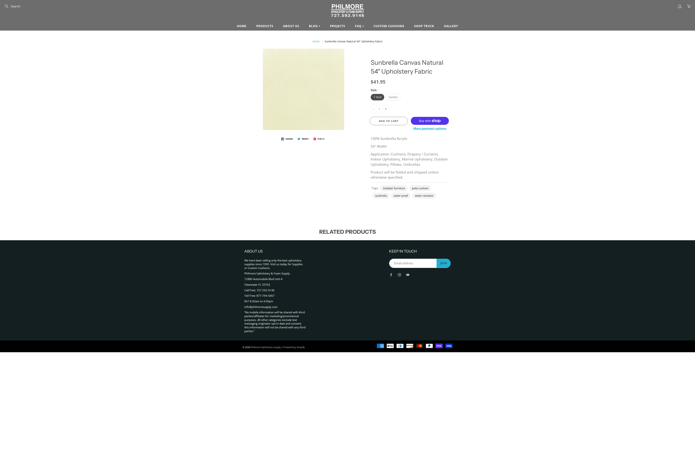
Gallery (451, 26)
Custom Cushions (389, 26)
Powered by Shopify (294, 347)
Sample (393, 97)
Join (443, 263)
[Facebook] (391, 275)
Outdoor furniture (394, 188)
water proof (401, 195)
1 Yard (377, 97)
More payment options (429, 128)
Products (264, 26)
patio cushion (420, 188)
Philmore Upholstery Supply (266, 347)
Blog (314, 26)
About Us (291, 26)
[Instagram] (399, 275)
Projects (337, 26)
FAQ (358, 26)
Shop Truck (424, 26)
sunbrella (381, 195)
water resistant (424, 195)
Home (242, 26)
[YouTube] (408, 275)
